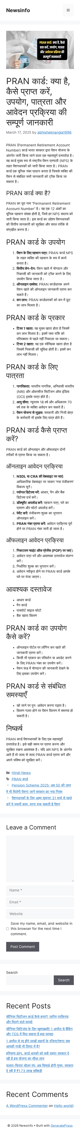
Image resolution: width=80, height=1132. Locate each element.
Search (12, 972)
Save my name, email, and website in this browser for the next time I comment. (41, 928)
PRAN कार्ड (20, 779)
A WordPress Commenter (27, 1106)
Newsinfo (18, 10)
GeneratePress (62, 1125)
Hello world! (64, 1106)
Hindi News (21, 773)
